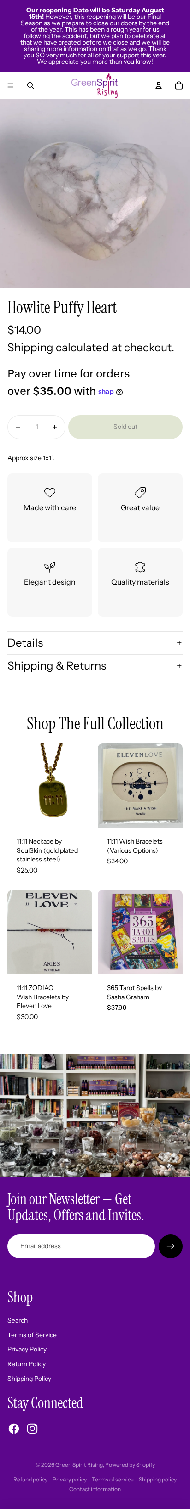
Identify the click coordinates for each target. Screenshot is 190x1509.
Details (25, 642)
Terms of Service (32, 1335)
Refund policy (30, 1479)
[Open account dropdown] (158, 85)
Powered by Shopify (130, 1464)
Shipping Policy (29, 1378)
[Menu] (10, 85)
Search (17, 1320)
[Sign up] (171, 1246)
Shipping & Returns (56, 665)
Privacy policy (70, 1479)
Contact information (95, 1489)
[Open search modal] (30, 85)
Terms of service (113, 1479)
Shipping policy (158, 1479)
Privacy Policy (27, 1349)
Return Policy (26, 1364)
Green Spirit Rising (79, 1464)
